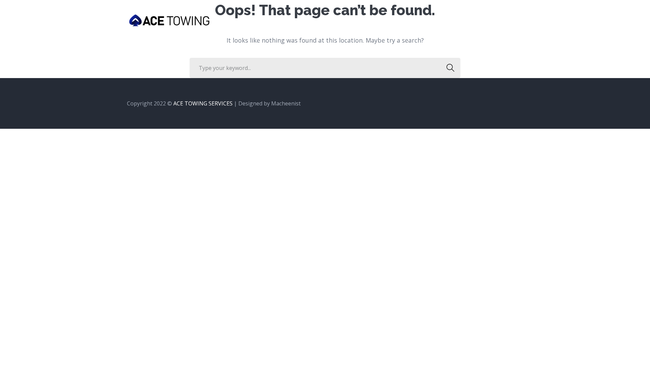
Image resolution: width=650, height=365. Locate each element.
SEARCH (450, 68)
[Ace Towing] (169, 20)
